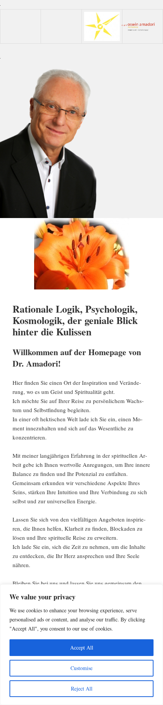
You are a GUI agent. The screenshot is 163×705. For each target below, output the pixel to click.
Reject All (81, 688)
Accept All (81, 647)
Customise (81, 668)
